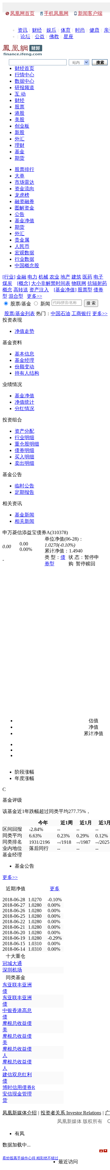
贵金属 (22, 239)
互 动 (20, 94)
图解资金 (24, 207)
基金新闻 (24, 514)
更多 (55, 888)
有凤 (19, 1133)
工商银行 (81, 313)
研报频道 (24, 87)
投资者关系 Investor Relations (71, 1112)
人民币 (22, 246)
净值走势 (24, 331)
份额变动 (24, 366)
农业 (54, 276)
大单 (19, 175)
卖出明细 (24, 463)
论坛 (25, 36)
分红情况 (24, 408)
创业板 (22, 126)
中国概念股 (27, 265)
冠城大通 (12, 963)
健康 (94, 30)
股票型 (85, 289)
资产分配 (24, 431)
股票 (19, 106)
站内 (76, 62)
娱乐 (51, 30)
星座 (68, 36)
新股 (19, 132)
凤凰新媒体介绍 (19, 1112)
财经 (37, 30)
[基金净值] (65, 289)
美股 (19, 119)
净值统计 (24, 402)
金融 (21, 276)
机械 (43, 276)
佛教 (54, 36)
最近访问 (68, 1161)
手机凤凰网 (56, 13)
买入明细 (24, 456)
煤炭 (7, 283)
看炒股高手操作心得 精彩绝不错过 (30, 1158)
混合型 (16, 296)
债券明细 (24, 450)
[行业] (8, 276)
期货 (19, 158)
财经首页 (24, 68)
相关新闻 (24, 521)
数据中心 (24, 81)
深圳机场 (12, 969)
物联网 (79, 283)
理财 (19, 145)
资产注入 (39, 289)
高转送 (20, 289)
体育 (66, 30)
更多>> (34, 296)
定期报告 (24, 492)
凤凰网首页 (22, 13)
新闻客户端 (90, 13)
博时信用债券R (18, 1087)
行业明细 (24, 437)
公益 (40, 36)
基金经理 (24, 360)
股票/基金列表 (19, 313)
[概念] (23, 283)
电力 (32, 276)
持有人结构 (27, 373)
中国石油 (60, 313)
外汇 (19, 138)
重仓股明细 (27, 443)
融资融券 (24, 201)
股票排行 (24, 169)
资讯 (23, 30)
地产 (65, 276)
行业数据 (24, 259)
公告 (19, 214)
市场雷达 (24, 182)
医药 (87, 276)
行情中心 (24, 74)
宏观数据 (24, 252)
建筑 (76, 276)
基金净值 (24, 220)
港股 (19, 113)
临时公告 (24, 485)
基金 (19, 151)
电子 (98, 276)
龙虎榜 (22, 195)
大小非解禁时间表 (50, 283)
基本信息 (24, 353)
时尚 (80, 30)
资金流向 (24, 188)
